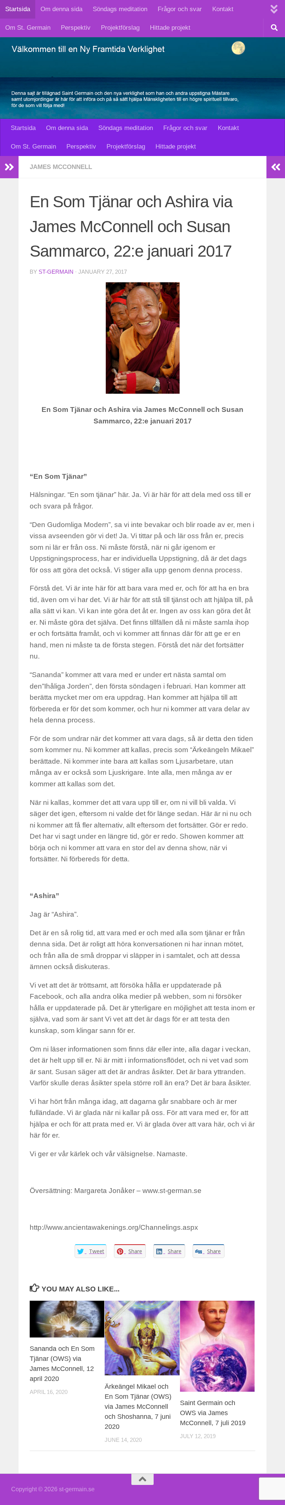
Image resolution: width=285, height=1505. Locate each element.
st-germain (56, 272)
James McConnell (61, 166)
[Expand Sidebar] (9, 167)
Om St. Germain (27, 27)
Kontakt (222, 9)
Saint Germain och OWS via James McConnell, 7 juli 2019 (213, 1413)
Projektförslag (120, 27)
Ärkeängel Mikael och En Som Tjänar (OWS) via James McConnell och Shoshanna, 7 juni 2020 (138, 1406)
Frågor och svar (180, 9)
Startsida (17, 9)
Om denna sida (61, 9)
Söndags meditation (120, 9)
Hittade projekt (170, 27)
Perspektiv (76, 27)
